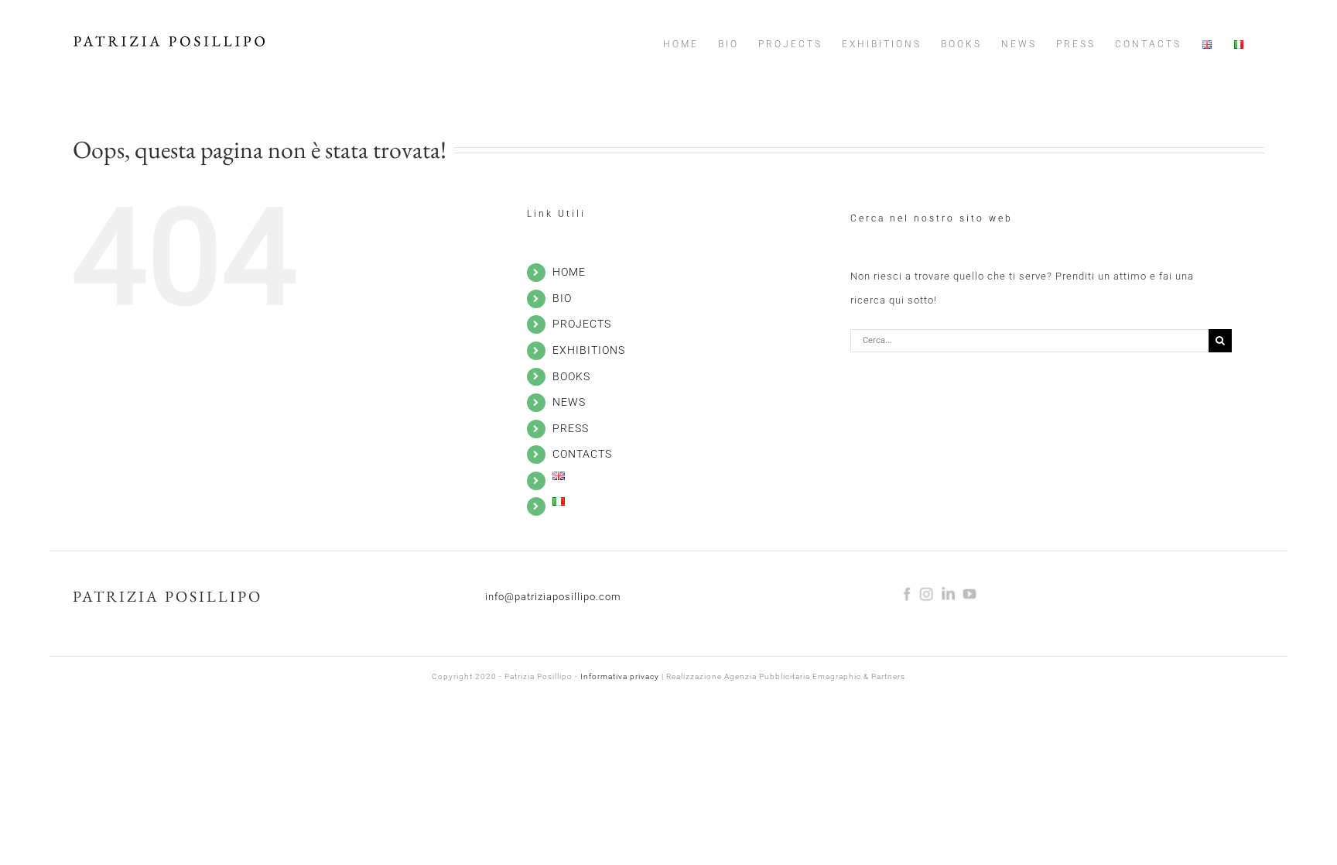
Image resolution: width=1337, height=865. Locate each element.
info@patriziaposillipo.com (553, 596)
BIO (562, 298)
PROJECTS (581, 324)
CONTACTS (582, 454)
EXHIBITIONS (588, 350)
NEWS (569, 402)
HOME (569, 272)
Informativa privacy (619, 676)
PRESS (570, 428)
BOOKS (571, 376)
